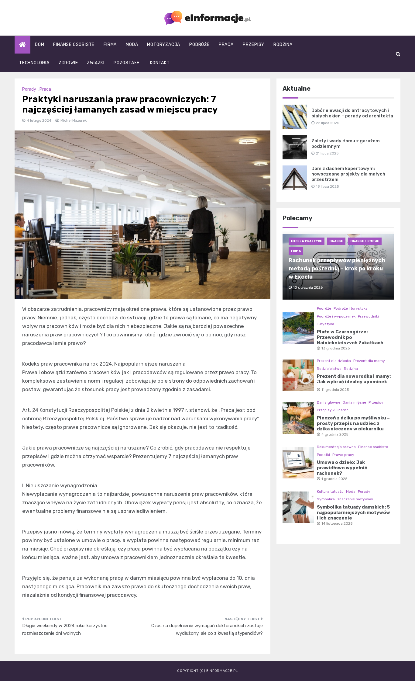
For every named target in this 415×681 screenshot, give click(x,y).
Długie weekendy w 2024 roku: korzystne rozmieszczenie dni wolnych (65, 629)
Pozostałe (126, 62)
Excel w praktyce (306, 241)
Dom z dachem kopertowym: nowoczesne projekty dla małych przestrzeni (348, 174)
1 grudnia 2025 (334, 479)
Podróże (199, 44)
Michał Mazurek (73, 120)
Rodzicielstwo (329, 369)
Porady (29, 89)
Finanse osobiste (73, 44)
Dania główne (328, 402)
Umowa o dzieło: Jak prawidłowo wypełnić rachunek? (342, 468)
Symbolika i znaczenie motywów (345, 499)
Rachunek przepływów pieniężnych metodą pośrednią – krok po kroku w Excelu (337, 268)
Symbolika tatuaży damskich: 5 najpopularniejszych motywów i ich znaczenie (353, 512)
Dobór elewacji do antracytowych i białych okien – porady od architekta (352, 113)
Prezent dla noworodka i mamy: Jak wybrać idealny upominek (354, 379)
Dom (39, 44)
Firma (110, 44)
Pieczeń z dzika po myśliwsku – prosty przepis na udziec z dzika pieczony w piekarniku (353, 423)
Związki (96, 62)
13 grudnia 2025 (335, 348)
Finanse (336, 241)
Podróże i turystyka (351, 308)
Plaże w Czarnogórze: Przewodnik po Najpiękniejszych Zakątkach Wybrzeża (350, 340)
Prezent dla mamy (369, 361)
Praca (226, 44)
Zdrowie (68, 62)
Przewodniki (368, 316)
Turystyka (325, 324)
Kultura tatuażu (330, 491)
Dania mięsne (354, 402)
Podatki (323, 455)
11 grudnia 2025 (335, 389)
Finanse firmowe (364, 241)
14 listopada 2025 (337, 523)
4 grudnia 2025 (334, 434)
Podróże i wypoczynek (336, 316)
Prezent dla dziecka (334, 361)
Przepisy (253, 44)
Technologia (34, 62)
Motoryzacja (163, 44)
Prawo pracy (343, 455)
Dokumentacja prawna (336, 447)
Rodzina (283, 44)
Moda (132, 44)
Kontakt (160, 62)
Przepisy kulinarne (332, 410)
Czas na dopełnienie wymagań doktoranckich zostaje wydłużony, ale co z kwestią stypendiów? (207, 629)
